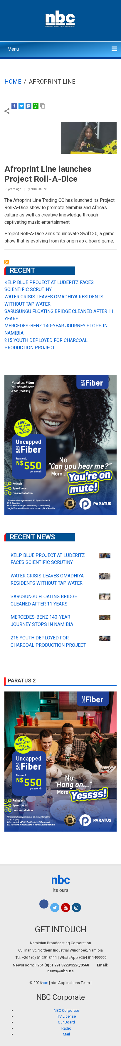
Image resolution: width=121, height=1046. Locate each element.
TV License (66, 1016)
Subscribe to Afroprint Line (6, 262)
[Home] (60, 18)
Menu (13, 49)
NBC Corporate (66, 1010)
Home (12, 81)
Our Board (66, 1022)
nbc (60, 880)
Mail (66, 1034)
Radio (66, 1028)
